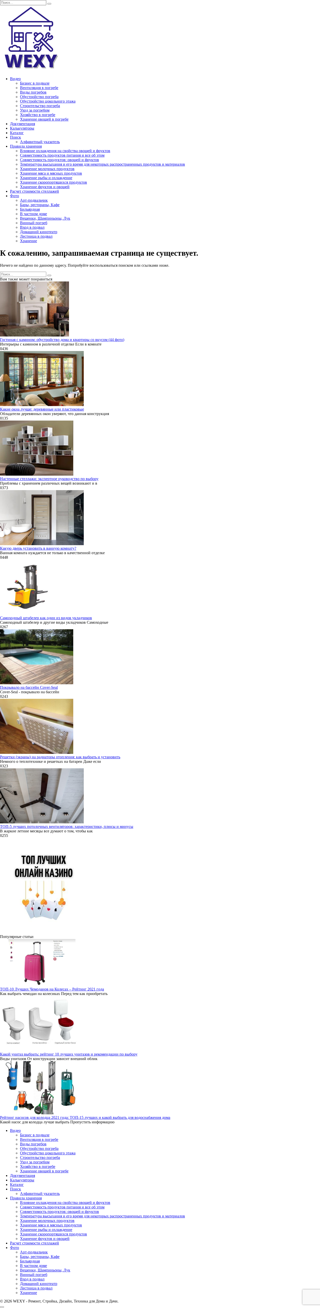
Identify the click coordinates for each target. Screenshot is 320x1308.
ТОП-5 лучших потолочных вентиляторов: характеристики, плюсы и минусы (66, 826)
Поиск (15, 137)
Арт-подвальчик (34, 200)
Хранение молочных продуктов (47, 169)
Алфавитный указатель (40, 142)
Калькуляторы (22, 128)
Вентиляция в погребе (39, 88)
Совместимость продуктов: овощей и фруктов (59, 160)
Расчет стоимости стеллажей (34, 191)
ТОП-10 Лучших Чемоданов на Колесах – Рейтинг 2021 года (52, 989)
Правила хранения (26, 146)
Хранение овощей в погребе (44, 119)
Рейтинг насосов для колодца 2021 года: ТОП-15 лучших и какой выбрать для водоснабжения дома (85, 1117)
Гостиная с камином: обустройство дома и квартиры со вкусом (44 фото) (62, 340)
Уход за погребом (35, 110)
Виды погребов (33, 92)
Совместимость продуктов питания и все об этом (62, 155)
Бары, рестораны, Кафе (40, 205)
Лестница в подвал (36, 236)
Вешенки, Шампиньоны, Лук (45, 218)
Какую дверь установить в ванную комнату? (38, 548)
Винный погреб (33, 223)
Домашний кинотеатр (38, 232)
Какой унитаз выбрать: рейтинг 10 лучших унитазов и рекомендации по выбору (69, 1054)
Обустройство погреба (39, 97)
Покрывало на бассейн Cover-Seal (29, 687)
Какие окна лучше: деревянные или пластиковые (42, 409)
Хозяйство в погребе (37, 115)
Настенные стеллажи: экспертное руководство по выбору (49, 479)
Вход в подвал (32, 227)
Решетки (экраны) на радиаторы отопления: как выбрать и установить (60, 757)
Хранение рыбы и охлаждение (46, 178)
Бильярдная (30, 209)
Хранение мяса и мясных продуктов (51, 173)
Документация (22, 124)
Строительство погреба (40, 106)
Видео (15, 79)
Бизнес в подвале (35, 83)
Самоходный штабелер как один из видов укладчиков (46, 618)
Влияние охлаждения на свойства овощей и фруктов (65, 151)
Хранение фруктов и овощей (45, 187)
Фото (14, 196)
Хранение (28, 241)
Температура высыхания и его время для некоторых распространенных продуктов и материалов (102, 164)
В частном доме (33, 214)
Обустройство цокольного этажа (48, 101)
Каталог (17, 133)
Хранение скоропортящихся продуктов (53, 182)
